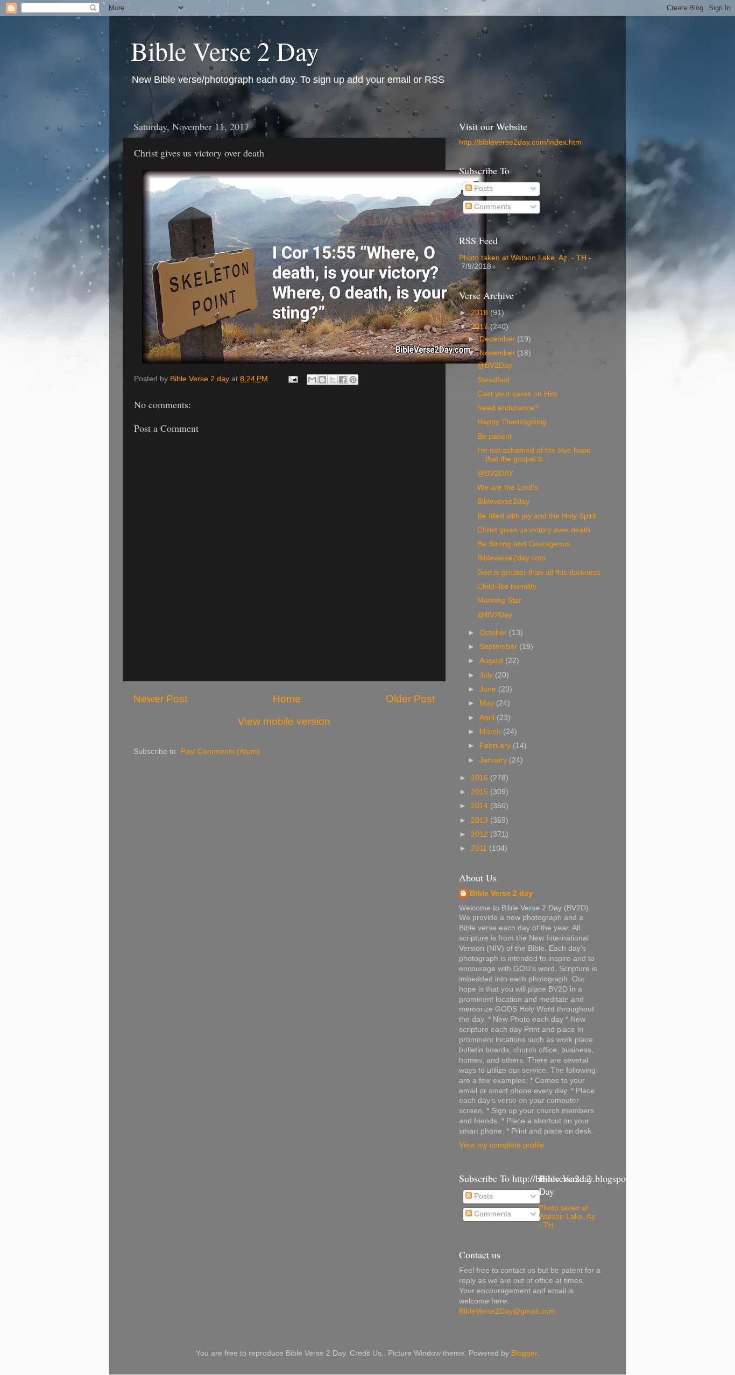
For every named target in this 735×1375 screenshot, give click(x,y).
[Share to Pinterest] (353, 379)
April (488, 718)
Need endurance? (508, 408)
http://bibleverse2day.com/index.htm (520, 142)
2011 (480, 848)
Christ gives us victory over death (533, 530)
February (496, 746)
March (491, 732)
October (494, 633)
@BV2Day (494, 365)
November (498, 353)
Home (287, 698)
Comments (491, 207)
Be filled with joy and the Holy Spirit (536, 516)
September (499, 647)
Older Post (410, 698)
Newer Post (160, 698)
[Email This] (312, 379)
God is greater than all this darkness (538, 572)
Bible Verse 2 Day (225, 50)
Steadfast (493, 380)
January (494, 760)
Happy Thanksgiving (512, 422)
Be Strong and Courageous (523, 544)
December (498, 339)
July (487, 675)
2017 (480, 327)
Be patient (494, 436)
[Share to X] (332, 379)
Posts (482, 188)
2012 (480, 834)
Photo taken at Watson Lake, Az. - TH (522, 258)
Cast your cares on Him (517, 394)
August (492, 661)
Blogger (524, 1353)
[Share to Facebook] (342, 379)
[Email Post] (292, 379)
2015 (480, 792)
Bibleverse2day (503, 501)
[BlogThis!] (322, 379)
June (488, 689)
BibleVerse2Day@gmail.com (507, 1311)
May (487, 703)
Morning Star (499, 600)
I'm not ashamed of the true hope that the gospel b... (534, 454)
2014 (480, 806)
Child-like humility (506, 586)
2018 (480, 313)
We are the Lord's (507, 487)
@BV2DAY (495, 473)
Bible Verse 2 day (501, 893)
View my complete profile (501, 1145)
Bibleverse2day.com (511, 558)
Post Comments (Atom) (220, 751)
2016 (480, 778)
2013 (480, 820)
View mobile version (284, 721)
